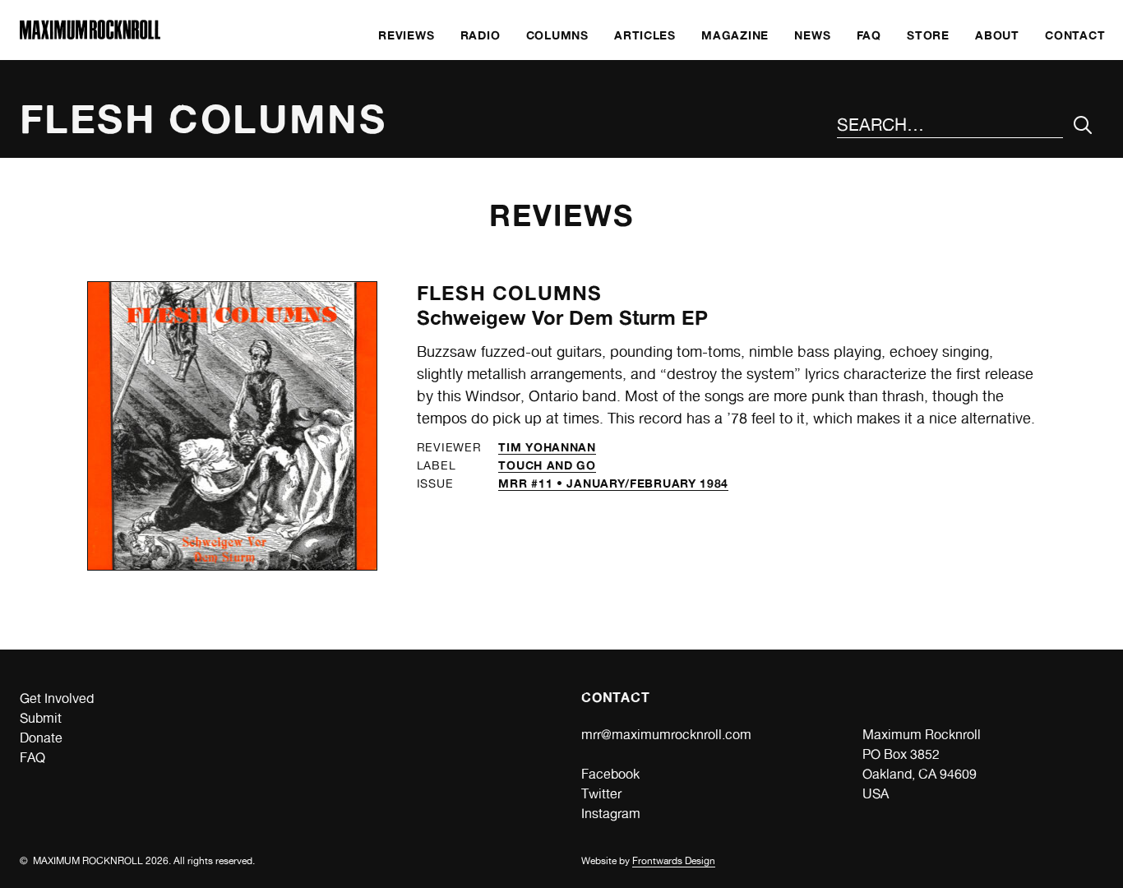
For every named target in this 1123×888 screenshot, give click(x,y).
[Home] (90, 35)
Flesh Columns (510, 293)
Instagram (610, 813)
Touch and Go (546, 465)
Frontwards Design (673, 861)
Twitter (601, 794)
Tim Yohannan (546, 447)
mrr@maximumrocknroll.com (666, 734)
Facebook (610, 774)
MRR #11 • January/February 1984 (613, 483)
